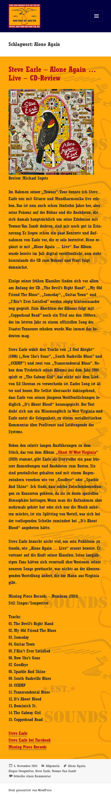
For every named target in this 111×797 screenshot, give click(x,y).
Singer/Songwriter (21, 771)
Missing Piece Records (27, 747)
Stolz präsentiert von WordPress (30, 790)
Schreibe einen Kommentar (32, 776)
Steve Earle (18, 733)
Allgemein (52, 766)
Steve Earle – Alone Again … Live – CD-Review (52, 73)
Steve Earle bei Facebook (30, 740)
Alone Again (76, 766)
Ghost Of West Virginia (77, 452)
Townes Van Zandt (64, 771)
